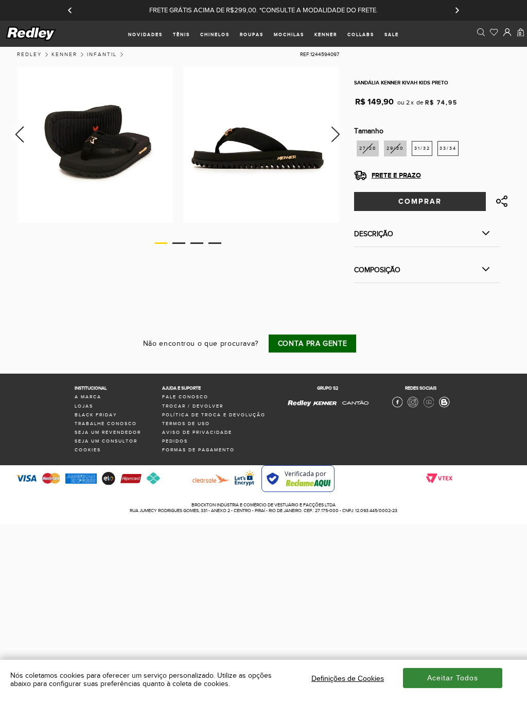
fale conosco (185, 397)
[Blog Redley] (444, 406)
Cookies (88, 450)
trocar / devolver (192, 406)
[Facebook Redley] (397, 406)
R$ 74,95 (441, 102)
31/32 (422, 148)
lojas (84, 406)
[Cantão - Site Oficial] (352, 409)
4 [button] (214, 243)
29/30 (395, 148)
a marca (88, 397)
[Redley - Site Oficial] (300, 406)
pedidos (175, 441)
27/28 (367, 148)
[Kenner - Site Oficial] (325, 404)
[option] (95, 145)
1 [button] (161, 243)
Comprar (420, 201)
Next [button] (337, 134)
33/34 (448, 148)
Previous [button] (18, 134)
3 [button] (196, 243)
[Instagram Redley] (413, 406)
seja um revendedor (108, 432)
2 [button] (178, 243)
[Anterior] (70, 10)
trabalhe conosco (106, 424)
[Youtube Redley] (429, 406)
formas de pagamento (198, 450)
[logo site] (31, 39)
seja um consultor (106, 441)
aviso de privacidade (197, 432)
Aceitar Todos (452, 678)
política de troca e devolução (214, 415)
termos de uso (186, 424)
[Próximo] (456, 10)
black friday (96, 415)
